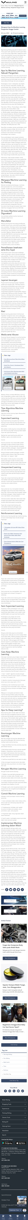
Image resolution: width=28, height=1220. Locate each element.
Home (2, 5)
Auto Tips (11, 5)
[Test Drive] (17, 1216)
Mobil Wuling (6, 1100)
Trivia (5, 1066)
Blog (6, 5)
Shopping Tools (6, 1104)
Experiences (5, 1108)
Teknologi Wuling (8, 1054)
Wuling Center (5, 1167)
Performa (6, 1070)
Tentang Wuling (6, 1113)
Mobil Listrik (6, 1062)
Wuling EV (5, 1122)
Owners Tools (6, 1117)
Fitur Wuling (7, 1058)
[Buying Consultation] (10, 1216)
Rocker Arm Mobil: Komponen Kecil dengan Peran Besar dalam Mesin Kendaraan (13, 535)
